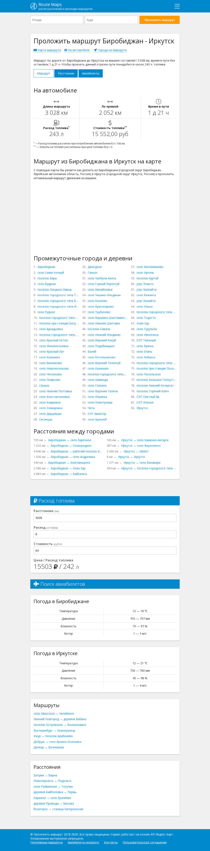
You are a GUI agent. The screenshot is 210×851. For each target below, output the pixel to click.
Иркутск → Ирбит (136, 451)
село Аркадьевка (51, 329)
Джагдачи (95, 267)
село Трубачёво (99, 312)
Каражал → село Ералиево (52, 798)
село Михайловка (100, 289)
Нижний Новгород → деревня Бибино (60, 719)
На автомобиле (78, 50)
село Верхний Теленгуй (104, 363)
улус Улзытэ (145, 284)
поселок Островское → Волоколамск (60, 725)
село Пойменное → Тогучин (53, 786)
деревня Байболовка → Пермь (55, 792)
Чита (91, 408)
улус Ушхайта (146, 301)
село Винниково (50, 363)
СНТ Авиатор (97, 414)
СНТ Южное (145, 402)
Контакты (111, 842)
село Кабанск (146, 357)
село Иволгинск (148, 335)
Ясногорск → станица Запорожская (58, 809)
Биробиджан (46, 267)
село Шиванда (98, 380)
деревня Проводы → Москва (54, 803)
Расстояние (66, 73)
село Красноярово (101, 306)
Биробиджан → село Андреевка (73, 457)
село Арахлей (97, 419)
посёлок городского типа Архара (59, 335)
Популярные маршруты (46, 842)
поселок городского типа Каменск (156, 363)
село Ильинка (97, 397)
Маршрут (43, 73)
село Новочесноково (54, 368)
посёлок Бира (47, 278)
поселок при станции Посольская (156, 368)
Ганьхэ (92, 272)
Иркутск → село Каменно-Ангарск (145, 440)
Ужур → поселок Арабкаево (53, 736)
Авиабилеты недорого (83, 842)
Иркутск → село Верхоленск (141, 445)
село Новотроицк (100, 402)
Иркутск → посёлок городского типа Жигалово (148, 468)
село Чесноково (50, 374)
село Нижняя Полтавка (55, 391)
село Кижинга (146, 295)
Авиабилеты (90, 73)
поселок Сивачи (99, 329)
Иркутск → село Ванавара (142, 462)
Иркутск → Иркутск (131, 457)
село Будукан (47, 284)
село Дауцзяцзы (50, 414)
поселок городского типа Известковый (58, 306)
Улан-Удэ (143, 323)
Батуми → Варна (45, 775)
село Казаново (98, 368)
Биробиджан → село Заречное (69, 440)
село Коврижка (49, 402)
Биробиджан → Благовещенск (69, 462)
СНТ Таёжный (146, 340)
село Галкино (97, 385)
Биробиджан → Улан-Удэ (68, 468)
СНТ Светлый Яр (148, 397)
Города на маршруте (112, 50)
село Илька (145, 306)
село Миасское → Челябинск (54, 713)
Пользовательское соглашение (145, 842)
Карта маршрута (49, 50)
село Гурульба (147, 329)
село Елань (144, 351)
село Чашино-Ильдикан (104, 295)
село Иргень (145, 272)
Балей (92, 351)
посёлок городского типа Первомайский (108, 374)
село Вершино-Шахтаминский (108, 318)
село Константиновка (54, 397)
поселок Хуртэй (147, 278)
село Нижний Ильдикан (104, 335)
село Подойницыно (101, 346)
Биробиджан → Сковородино (71, 445)
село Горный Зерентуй (103, 284)
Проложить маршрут (160, 19)
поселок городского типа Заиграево (156, 312)
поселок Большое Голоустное (156, 380)
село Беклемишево (150, 267)
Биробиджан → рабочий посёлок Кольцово (77, 451)
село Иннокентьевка (53, 346)
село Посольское (149, 374)
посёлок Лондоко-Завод (54, 289)
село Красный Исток (53, 340)
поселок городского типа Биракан (58, 301)
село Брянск (145, 346)
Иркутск (142, 408)
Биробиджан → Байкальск (69, 474)
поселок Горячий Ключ (153, 391)
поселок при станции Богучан (59, 323)
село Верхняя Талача (103, 391)
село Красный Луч (51, 351)
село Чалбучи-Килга (102, 278)
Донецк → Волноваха (49, 747)
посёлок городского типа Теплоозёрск (58, 295)
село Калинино (49, 357)
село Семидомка (50, 408)
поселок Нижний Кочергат (155, 385)
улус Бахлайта (146, 289)
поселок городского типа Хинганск (59, 318)
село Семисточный (51, 272)
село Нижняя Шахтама (104, 323)
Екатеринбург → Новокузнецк (54, 730)
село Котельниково (101, 357)
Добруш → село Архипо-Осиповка (57, 742)
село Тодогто (146, 318)
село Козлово (97, 301)
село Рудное (46, 312)
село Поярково (49, 380)
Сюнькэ (44, 385)
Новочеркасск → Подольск (52, 781)
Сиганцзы (45, 419)
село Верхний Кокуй (102, 340)
